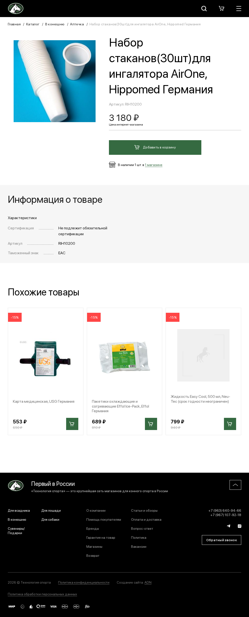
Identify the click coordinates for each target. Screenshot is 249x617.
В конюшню (55, 24)
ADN (147, 582)
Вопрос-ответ (142, 528)
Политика (138, 537)
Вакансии (138, 546)
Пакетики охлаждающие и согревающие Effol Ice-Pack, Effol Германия (120, 406)
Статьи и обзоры (144, 510)
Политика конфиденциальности (83, 582)
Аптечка (77, 24)
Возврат (92, 555)
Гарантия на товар (100, 537)
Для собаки (50, 519)
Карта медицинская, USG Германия (43, 401)
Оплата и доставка (146, 519)
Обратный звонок (221, 540)
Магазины (94, 546)
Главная (14, 24)
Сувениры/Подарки (16, 530)
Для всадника (19, 510)
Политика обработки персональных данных (42, 594)
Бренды (92, 528)
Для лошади (51, 510)
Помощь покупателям (103, 519)
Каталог (33, 24)
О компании (96, 510)
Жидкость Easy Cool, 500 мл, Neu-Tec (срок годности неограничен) (200, 398)
